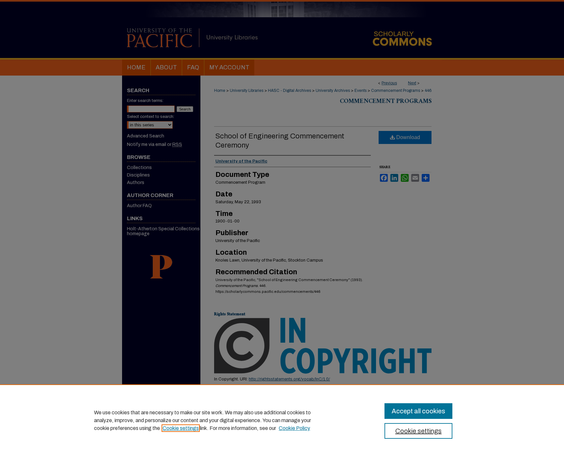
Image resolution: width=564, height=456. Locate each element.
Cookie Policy (294, 428)
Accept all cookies (418, 411)
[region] (282, 420)
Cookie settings (181, 428)
